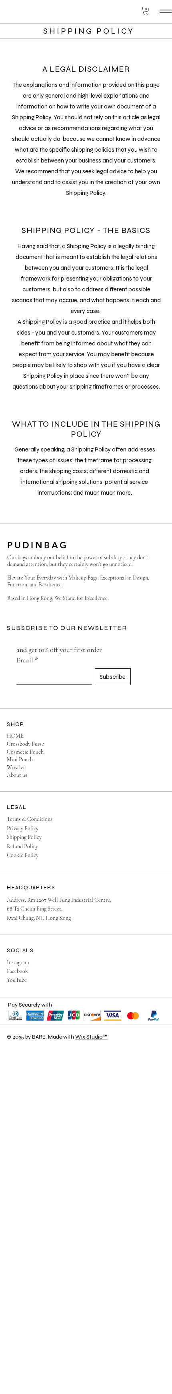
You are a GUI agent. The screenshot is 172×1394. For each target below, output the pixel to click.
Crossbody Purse (25, 743)
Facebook (17, 971)
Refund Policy (22, 846)
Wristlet (16, 767)
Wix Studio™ (91, 1036)
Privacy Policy (22, 828)
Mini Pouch (20, 759)
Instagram (18, 962)
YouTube (17, 980)
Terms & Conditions (29, 819)
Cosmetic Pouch (25, 751)
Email (27, 660)
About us (17, 775)
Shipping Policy (24, 837)
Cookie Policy (22, 855)
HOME (15, 735)
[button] (145, 10)
